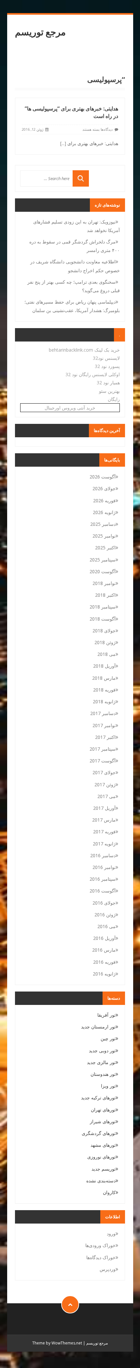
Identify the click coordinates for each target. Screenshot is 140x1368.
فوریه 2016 (104, 962)
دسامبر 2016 (103, 855)
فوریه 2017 (104, 831)
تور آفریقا (106, 1015)
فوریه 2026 (104, 500)
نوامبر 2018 (104, 583)
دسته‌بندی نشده (101, 1180)
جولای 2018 (104, 630)
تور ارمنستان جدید (98, 1027)
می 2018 (106, 654)
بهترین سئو (109, 391)
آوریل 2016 (104, 938)
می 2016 (106, 926)
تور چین (108, 1038)
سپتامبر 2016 (103, 879)
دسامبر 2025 (103, 524)
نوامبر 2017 (104, 725)
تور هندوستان (103, 1074)
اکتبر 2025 (105, 547)
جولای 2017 (104, 772)
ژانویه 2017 (104, 844)
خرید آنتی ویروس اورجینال (70, 408)
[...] (63, 143)
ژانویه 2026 (104, 512)
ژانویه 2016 (104, 974)
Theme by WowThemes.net (57, 1343)
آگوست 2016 (103, 891)
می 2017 (106, 796)
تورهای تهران (103, 1110)
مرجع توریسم (40, 32)
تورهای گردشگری (99, 1133)
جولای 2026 (104, 488)
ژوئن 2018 (105, 642)
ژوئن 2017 (105, 784)
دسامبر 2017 (103, 713)
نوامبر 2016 (104, 867)
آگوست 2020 (103, 571)
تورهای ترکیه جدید (98, 1097)
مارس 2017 (104, 820)
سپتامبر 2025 (103, 560)
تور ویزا (108, 1086)
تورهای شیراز (103, 1121)
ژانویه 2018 (104, 701)
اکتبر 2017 (105, 737)
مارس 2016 (104, 950)
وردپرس (108, 1269)
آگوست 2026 (103, 477)
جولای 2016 (104, 903)
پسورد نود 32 (107, 366)
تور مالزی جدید (101, 1062)
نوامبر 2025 (104, 536)
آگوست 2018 (103, 619)
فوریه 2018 (104, 690)
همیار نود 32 (108, 382)
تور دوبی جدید (102, 1050)
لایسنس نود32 (106, 358)
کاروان (109, 1192)
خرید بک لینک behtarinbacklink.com (84, 350)
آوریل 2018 (104, 666)
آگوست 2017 (103, 761)
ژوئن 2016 (105, 914)
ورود (111, 1233)
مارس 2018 (104, 678)
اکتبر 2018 (105, 595)
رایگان (114, 399)
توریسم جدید (103, 1169)
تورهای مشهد (103, 1145)
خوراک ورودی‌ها (100, 1245)
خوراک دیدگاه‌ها (101, 1257)
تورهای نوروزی (101, 1157)
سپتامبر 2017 (103, 749)
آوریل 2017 (104, 808)
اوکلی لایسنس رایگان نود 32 (92, 374)
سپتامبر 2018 (103, 607)
